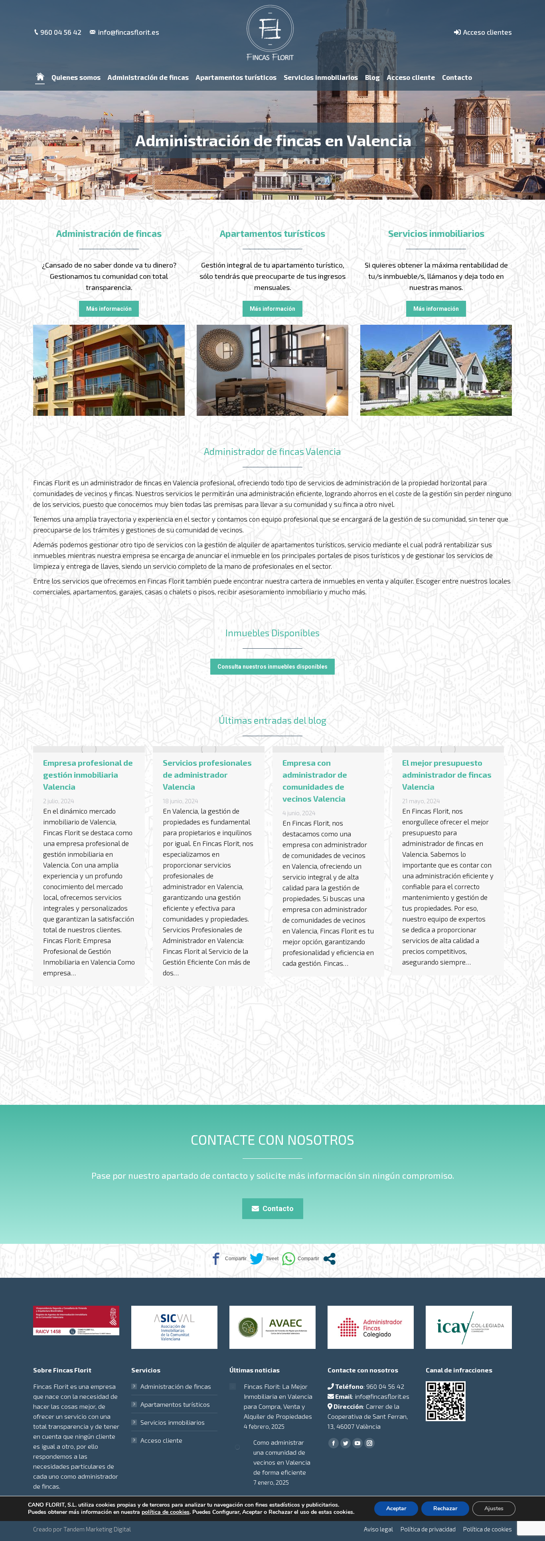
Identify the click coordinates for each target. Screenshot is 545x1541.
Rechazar (445, 1508)
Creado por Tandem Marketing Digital (82, 1529)
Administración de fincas (175, 1386)
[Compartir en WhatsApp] (300, 1259)
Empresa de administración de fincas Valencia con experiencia (438, 780)
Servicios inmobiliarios (172, 1422)
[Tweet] (264, 1259)
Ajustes (494, 1508)
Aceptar (396, 1508)
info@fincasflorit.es (128, 32)
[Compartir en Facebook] (228, 1259)
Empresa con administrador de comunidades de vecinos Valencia (195, 780)
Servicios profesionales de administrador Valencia (87, 774)
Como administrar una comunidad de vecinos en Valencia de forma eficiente (281, 1457)
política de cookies (166, 1512)
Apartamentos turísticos (175, 1404)
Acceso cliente (161, 1440)
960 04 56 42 (60, 32)
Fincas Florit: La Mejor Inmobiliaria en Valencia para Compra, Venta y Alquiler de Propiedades (278, 1401)
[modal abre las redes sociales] (329, 1259)
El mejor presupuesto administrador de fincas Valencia (327, 774)
